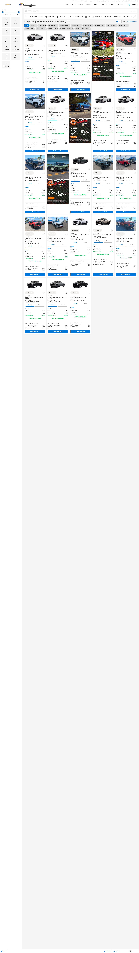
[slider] (3, 12)
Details (40, 57)
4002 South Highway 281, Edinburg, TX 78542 (108, 0)
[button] (129, 5)
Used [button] (72, 5)
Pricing (30, 57)
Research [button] (111, 5)
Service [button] (88, 5)
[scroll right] (134, 16)
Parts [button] (95, 5)
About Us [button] (120, 5)
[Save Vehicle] (44, 46)
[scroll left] (26, 16)
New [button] (66, 5)
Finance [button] (103, 5)
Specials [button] (80, 5)
